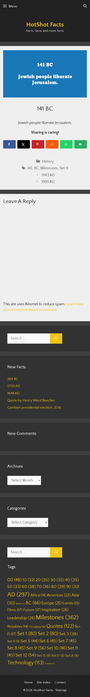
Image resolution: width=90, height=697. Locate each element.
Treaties (50, 663)
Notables (17, 627)
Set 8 (16, 648)
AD (18, 594)
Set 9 (36, 648)
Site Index (43, 682)
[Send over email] (80, 144)
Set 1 (27, 634)
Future (32, 610)
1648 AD (13, 393)
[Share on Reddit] (52, 144)
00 (14, 580)
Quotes (60, 626)
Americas (59, 595)
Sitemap (61, 690)
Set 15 (43, 656)
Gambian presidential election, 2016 (34, 407)
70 (43, 586)
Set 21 (71, 656)
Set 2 (48, 634)
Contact (60, 682)
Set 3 (68, 634)
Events (70, 603)
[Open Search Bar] (85, 6)
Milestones (49, 168)
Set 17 (57, 656)
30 (57, 579)
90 (72, 586)
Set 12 (25, 655)
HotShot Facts (45, 24)
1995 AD (48, 182)
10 (28, 579)
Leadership (21, 618)
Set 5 (30, 641)
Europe (51, 603)
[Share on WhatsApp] (66, 144)
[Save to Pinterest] (38, 144)
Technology (25, 663)
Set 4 (13, 641)
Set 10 (57, 648)
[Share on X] (23, 144)
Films (14, 610)
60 (29, 586)
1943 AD (48, 175)
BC (36, 168)
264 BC (12, 379)
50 (14, 586)
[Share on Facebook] (9, 144)
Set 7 (67, 641)
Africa (38, 595)
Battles (20, 603)
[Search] (56, 338)
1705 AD (13, 386)
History (48, 161)
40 (30, 168)
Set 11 (64, 168)
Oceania (37, 627)
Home (28, 682)
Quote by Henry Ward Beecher (31, 400)
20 (42, 579)
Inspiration (55, 610)
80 (58, 586)
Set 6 (48, 641)
